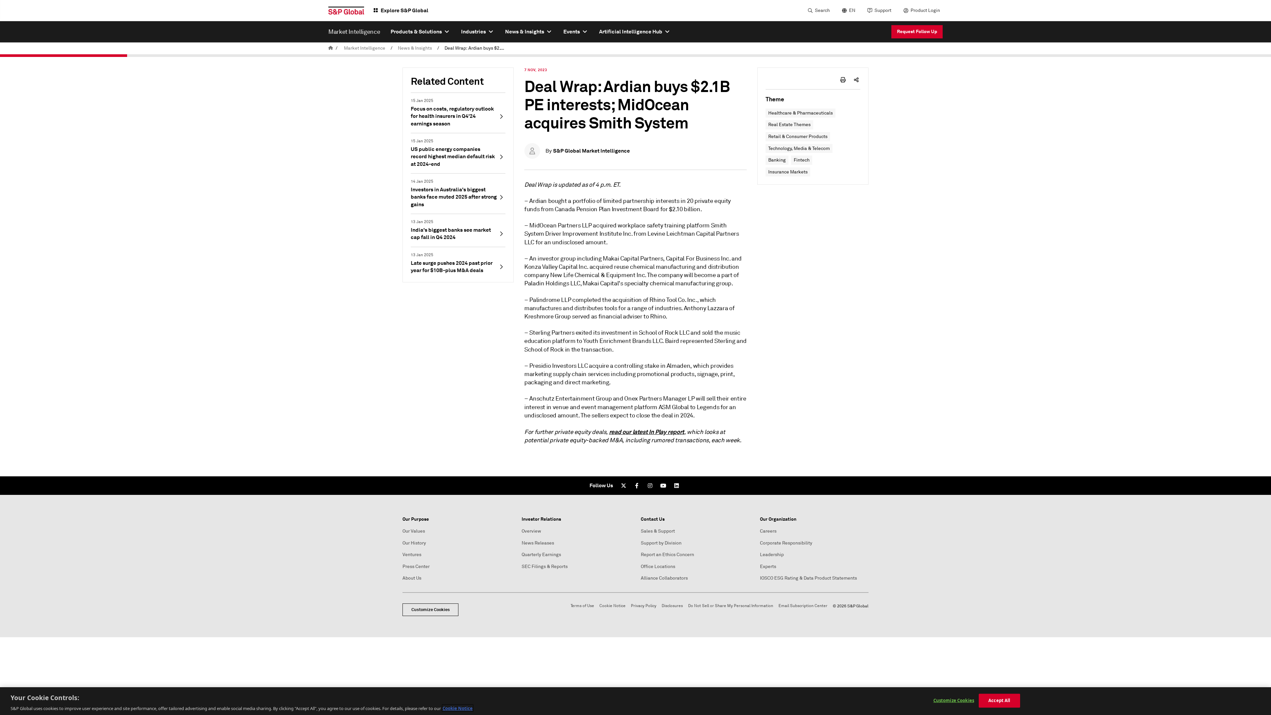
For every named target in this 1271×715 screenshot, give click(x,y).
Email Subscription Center (802, 605)
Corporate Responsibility (786, 543)
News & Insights (415, 48)
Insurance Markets (788, 172)
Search (822, 10)
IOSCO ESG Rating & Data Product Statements (808, 578)
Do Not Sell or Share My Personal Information (730, 605)
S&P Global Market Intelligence (591, 150)
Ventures (411, 554)
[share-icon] (856, 80)
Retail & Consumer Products (797, 136)
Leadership (772, 554)
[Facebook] (637, 485)
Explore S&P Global (404, 10)
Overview (531, 531)
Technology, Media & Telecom (799, 148)
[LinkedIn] (676, 485)
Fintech (802, 160)
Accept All (999, 700)
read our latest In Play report (646, 432)
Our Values (413, 531)
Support (882, 10)
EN (852, 10)
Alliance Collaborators (664, 578)
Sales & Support (658, 531)
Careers (768, 531)
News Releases (538, 543)
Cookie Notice (612, 605)
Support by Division (661, 543)
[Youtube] (663, 485)
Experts (768, 566)
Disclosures (672, 605)
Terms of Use (582, 605)
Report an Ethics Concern (667, 554)
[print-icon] (843, 80)
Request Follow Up (917, 31)
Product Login (925, 10)
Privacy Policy (643, 605)
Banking (777, 160)
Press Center (416, 566)
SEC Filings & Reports (545, 566)
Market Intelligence (364, 48)
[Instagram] (650, 485)
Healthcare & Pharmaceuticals (800, 113)
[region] (635, 701)
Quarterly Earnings (541, 554)
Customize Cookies (430, 609)
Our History (414, 543)
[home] (330, 48)
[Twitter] (623, 485)
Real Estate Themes (789, 124)
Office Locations (658, 566)
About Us (411, 578)
